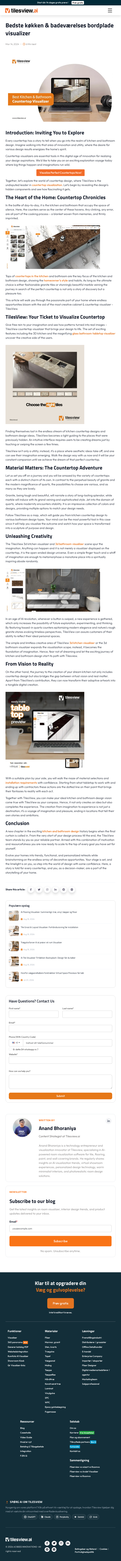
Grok (95, 1516)
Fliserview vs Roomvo (80, 1476)
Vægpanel (50, 1360)
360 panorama (17, 1342)
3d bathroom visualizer (69, 544)
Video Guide (26, 1437)
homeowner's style (56, 280)
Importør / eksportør (92, 1360)
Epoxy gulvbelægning (55, 1407)
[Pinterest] (63, 889)
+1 (16, 1042)
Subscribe (61, 1241)
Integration (25, 1451)
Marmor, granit (52, 1342)
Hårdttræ (49, 1379)
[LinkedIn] (55, 889)
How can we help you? (19, 1071)
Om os (73, 1428)
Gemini (81, 1516)
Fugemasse (50, 1411)
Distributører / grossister (94, 1342)
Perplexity (64, 1516)
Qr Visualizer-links (16, 1365)
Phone (22, 1036)
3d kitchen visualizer (82, 643)
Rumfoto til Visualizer (18, 1356)
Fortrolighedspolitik (84, 1552)
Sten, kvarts (51, 1347)
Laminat (49, 1388)
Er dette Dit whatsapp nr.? (25, 1049)
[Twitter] (39, 889)
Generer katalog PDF (18, 1347)
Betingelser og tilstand (85, 1549)
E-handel (86, 1351)
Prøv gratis (77, 2)
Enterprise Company (92, 1356)
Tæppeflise (50, 1374)
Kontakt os (75, 1451)
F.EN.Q (23, 1455)
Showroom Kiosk (16, 1360)
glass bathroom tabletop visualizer (93, 333)
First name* (14, 1008)
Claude (48, 1516)
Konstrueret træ (53, 1383)
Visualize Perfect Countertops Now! (60, 172)
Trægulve (49, 1351)
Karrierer (82, 1432)
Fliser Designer (89, 1365)
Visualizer (12, 1337)
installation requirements (21, 782)
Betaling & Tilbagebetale (32, 1446)
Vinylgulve (50, 1393)
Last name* (68, 1008)
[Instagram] (47, 889)
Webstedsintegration (18, 1351)
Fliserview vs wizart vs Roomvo (85, 1467)
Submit (60, 1096)
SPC (47, 1397)
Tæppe (48, 1370)
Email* (12, 1022)
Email (13, 1221)
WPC (47, 1402)
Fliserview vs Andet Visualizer (84, 1471)
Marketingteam (89, 1379)
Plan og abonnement (80, 1437)
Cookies (103, 1549)
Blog (22, 1428)
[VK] (72, 889)
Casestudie (25, 1432)
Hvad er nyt (26, 1442)
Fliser (47, 1337)
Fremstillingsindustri (92, 1337)
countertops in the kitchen (31, 276)
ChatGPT (31, 1516)
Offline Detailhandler (92, 1347)
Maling (48, 1365)
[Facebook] (31, 889)
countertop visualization (47, 185)
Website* (13, 1054)
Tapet (47, 1356)
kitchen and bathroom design (60, 831)
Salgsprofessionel (90, 1383)
